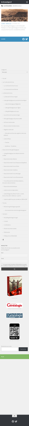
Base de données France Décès (11, 166)
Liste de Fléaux (7, 139)
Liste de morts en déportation (11, 190)
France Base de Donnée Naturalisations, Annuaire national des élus (12, 182)
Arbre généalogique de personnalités (13, 118)
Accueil (4, 78)
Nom (2, 252)
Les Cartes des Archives (8, 82)
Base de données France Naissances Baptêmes (15, 162)
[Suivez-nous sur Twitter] (26, 39)
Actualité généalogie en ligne (11, 217)
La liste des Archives (7, 93)
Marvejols (9, 23)
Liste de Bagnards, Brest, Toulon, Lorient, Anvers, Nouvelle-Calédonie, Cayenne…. (13, 195)
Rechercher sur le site (6, 346)
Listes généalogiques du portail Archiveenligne (15, 100)
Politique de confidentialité (10, 236)
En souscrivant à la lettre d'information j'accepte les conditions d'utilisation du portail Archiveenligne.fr (14, 265)
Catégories (4, 69)
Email (2, 258)
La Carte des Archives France (11, 86)
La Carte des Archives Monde (11, 89)
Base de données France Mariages (12, 173)
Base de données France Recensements (13, 177)
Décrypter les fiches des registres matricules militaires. (15, 134)
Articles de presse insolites (10, 228)
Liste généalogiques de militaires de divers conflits (13, 154)
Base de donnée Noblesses (10, 186)
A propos (5, 214)
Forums (4, 203)
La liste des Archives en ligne (10, 96)
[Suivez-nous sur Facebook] (23, 39)
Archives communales (9, 122)
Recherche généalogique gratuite (12, 206)
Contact (6, 221)
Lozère (3, 23)
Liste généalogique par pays (12, 111)
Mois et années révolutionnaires (11, 126)
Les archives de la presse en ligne (12, 115)
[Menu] (27, 2)
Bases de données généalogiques (11, 150)
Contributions (7, 225)
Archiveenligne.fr (6, 2)
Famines (7, 142)
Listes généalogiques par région (13, 107)
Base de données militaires (10, 159)
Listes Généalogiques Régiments (13, 104)
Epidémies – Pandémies (10, 146)
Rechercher (23, 349)
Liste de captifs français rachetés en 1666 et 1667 (15, 199)
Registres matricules (8, 129)
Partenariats (7, 232)
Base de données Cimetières (10, 170)
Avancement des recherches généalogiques (15, 210)
